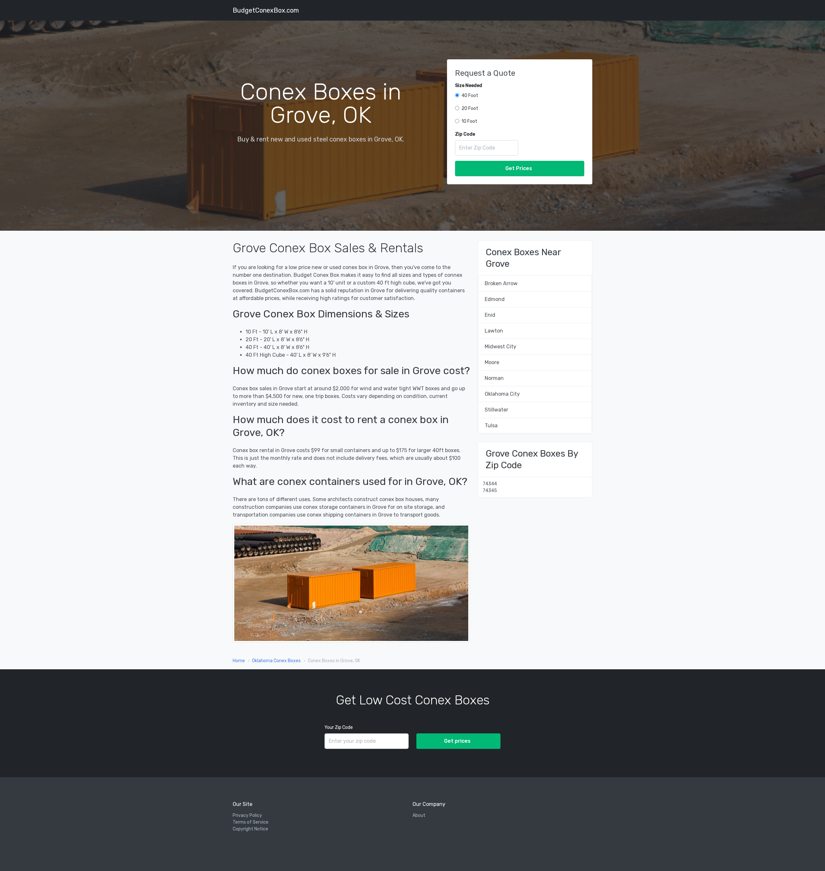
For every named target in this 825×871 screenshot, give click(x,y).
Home (239, 660)
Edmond (495, 299)
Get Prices (518, 168)
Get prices (457, 741)
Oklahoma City (502, 394)
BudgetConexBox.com (266, 10)
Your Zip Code (339, 727)
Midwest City (500, 347)
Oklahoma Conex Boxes (276, 660)
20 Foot (469, 108)
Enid (490, 315)
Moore (492, 362)
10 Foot (469, 121)
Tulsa (491, 425)
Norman (494, 378)
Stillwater (496, 410)
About (418, 815)
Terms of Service (250, 822)
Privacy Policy (247, 815)
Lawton (494, 331)
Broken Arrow (501, 283)
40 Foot (469, 95)
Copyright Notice (250, 829)
